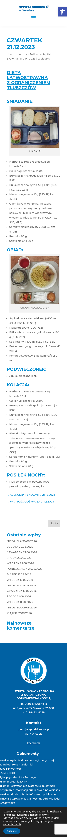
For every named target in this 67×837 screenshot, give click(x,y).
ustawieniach (12, 824)
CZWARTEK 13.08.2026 (22, 590)
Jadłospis (44, 58)
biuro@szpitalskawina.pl (33, 729)
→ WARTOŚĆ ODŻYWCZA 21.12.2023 (30, 501)
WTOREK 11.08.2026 (20, 602)
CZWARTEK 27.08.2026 (22, 552)
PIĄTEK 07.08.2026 (19, 613)
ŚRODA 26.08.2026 (19, 557)
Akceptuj (12, 831)
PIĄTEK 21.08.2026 (19, 574)
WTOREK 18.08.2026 (20, 580)
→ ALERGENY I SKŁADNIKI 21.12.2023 (31, 494)
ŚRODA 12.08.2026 (19, 596)
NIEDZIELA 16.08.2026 (21, 585)
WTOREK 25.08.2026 (20, 563)
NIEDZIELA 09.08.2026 (22, 607)
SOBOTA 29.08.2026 (20, 546)
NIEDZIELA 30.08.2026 (22, 541)
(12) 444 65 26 (33, 733)
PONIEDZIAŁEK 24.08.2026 (24, 568)
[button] (62, 11)
